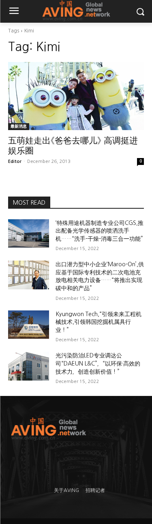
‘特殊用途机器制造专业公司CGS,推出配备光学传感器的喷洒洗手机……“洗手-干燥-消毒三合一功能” (99, 231)
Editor (14, 161)
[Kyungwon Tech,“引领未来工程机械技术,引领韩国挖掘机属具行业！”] (28, 324)
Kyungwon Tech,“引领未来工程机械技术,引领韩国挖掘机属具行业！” (98, 322)
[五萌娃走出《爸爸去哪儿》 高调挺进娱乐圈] (76, 96)
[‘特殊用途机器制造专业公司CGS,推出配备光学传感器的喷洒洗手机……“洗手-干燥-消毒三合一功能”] (28, 233)
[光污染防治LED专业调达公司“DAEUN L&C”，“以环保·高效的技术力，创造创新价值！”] (28, 366)
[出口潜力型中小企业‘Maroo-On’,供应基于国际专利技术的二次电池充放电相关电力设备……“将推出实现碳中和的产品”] (28, 275)
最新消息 (19, 126)
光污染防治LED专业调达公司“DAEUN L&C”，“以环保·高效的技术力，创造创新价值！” (98, 363)
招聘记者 (95, 490)
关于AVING (66, 490)
